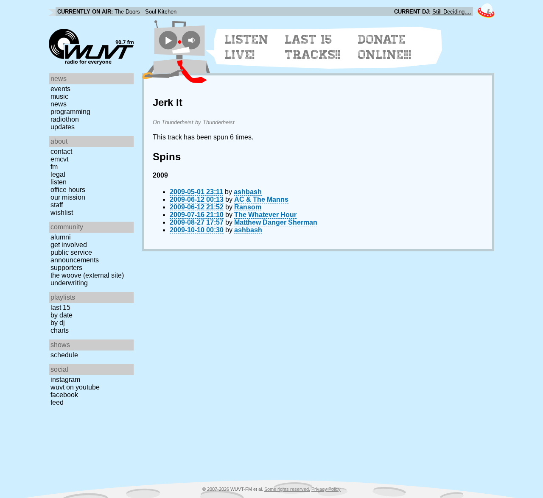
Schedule (64, 355)
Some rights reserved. (287, 489)
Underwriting (69, 283)
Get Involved (68, 244)
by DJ (57, 322)
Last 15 (60, 307)
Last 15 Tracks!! (313, 47)
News (58, 104)
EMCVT (59, 159)
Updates (62, 127)
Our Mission (67, 197)
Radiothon (64, 119)
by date (61, 315)
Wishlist (61, 212)
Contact (61, 151)
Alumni (60, 237)
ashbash (248, 191)
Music (59, 96)
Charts (59, 330)
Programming (70, 111)
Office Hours (67, 189)
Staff (56, 205)
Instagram (65, 379)
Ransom (247, 207)
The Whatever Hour (265, 214)
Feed (57, 402)
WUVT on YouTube (75, 387)
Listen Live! (247, 47)
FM (54, 166)
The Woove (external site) (87, 275)
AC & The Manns (261, 199)
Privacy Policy (326, 489)
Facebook (64, 394)
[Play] (168, 40)
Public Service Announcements (74, 256)
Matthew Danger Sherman (275, 222)
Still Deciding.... (451, 11)
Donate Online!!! (384, 47)
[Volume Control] (192, 40)
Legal (57, 174)
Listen (58, 182)
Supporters (66, 267)
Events (60, 88)
